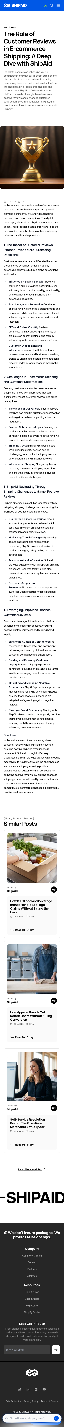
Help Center (31, 1305)
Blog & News (32, 1292)
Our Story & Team (32, 1255)
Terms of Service (50, 1401)
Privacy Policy (31, 1401)
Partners (32, 1269)
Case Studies (32, 1298)
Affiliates (32, 1275)
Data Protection (13, 1401)
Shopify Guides (32, 1312)
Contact (32, 1262)
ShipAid (12, 486)
